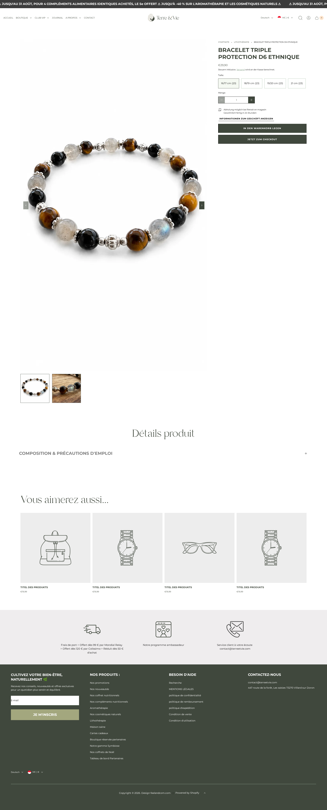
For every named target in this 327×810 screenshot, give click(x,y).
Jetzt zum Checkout (262, 139)
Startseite (223, 42)
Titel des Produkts (34, 587)
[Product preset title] (55, 548)
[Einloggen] (308, 18)
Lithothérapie (241, 42)
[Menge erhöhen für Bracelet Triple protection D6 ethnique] (251, 100)
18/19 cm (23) (251, 83)
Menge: (222, 92)
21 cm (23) (297, 83)
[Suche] (300, 18)
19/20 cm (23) (275, 83)
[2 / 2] (66, 388)
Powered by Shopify (187, 792)
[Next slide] (202, 205)
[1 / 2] (34, 388)
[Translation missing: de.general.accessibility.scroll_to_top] (204, 793)
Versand (241, 69)
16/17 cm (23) (228, 83)
